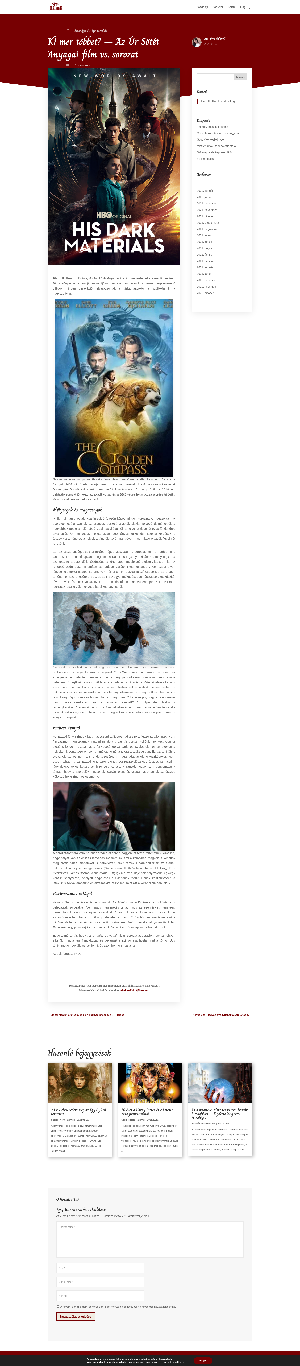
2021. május (204, 248)
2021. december (207, 203)
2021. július (204, 235)
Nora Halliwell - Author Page (218, 101)
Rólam (232, 7)
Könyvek (217, 7)
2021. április (204, 254)
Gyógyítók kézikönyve (210, 139)
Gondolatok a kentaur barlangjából (218, 133)
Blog (242, 7)
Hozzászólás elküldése (75, 1316)
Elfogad (203, 1360)
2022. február (205, 190)
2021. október (205, 216)
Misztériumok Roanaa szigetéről (216, 146)
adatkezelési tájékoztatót (134, 990)
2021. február (205, 267)
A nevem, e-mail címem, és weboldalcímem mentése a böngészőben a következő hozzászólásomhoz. (118, 1306)
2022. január (204, 197)
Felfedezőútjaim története (212, 126)
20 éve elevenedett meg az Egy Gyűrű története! (78, 1112)
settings (179, 1362)
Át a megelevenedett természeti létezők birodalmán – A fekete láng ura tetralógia (220, 1114)
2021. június (204, 241)
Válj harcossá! (205, 158)
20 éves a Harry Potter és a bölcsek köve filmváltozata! (147, 1112)
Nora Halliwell (217, 38)
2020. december (207, 280)
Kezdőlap (202, 7)
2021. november (207, 209)
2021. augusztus (207, 229)
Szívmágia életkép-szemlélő (90, 30)
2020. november (207, 286)
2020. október (205, 293)
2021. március (205, 261)
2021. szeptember (208, 222)
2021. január (204, 273)
